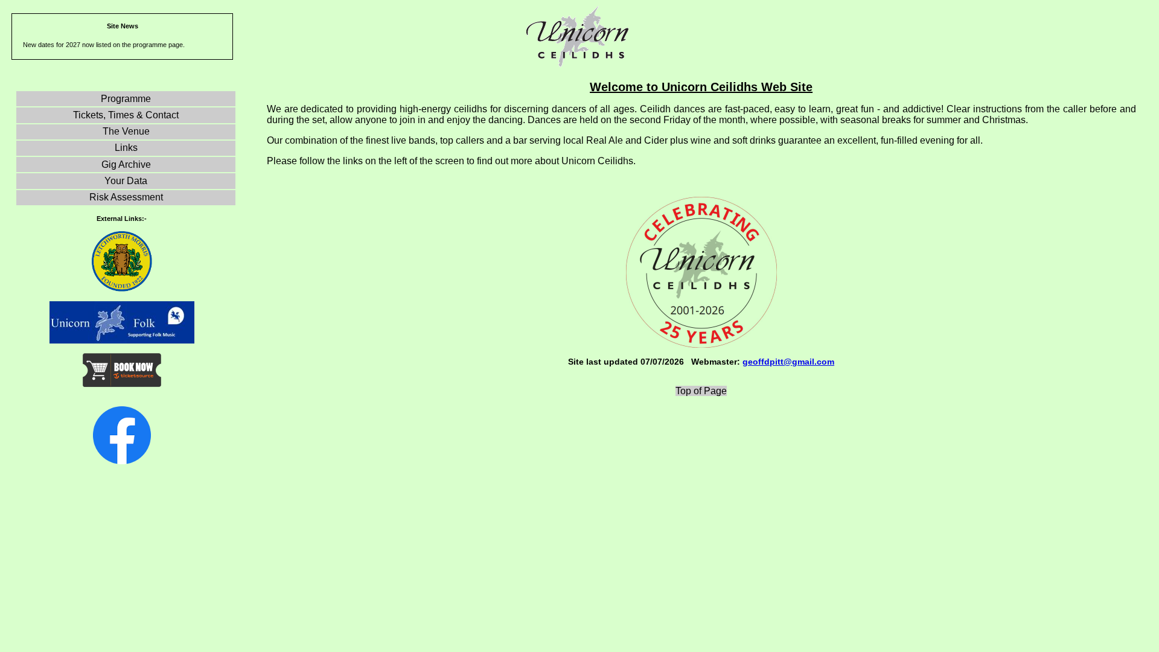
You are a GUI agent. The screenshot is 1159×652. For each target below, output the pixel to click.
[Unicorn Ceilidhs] (122, 461)
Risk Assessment (126, 197)
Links (126, 147)
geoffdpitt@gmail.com (788, 361)
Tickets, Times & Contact (126, 115)
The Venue (126, 131)
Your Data (125, 181)
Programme (126, 99)
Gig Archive (126, 164)
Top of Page (701, 391)
